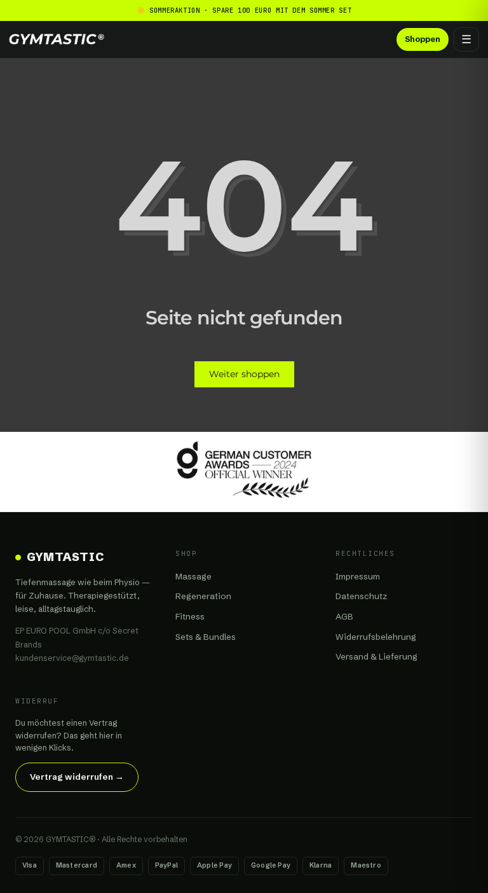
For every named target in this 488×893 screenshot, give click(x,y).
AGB (344, 616)
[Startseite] (56, 39)
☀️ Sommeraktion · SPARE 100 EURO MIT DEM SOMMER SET (244, 10)
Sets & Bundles (205, 637)
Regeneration (203, 596)
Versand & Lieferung (376, 656)
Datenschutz (361, 596)
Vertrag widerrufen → (77, 777)
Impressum (358, 576)
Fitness (190, 616)
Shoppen (422, 39)
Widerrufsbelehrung (376, 637)
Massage (193, 576)
